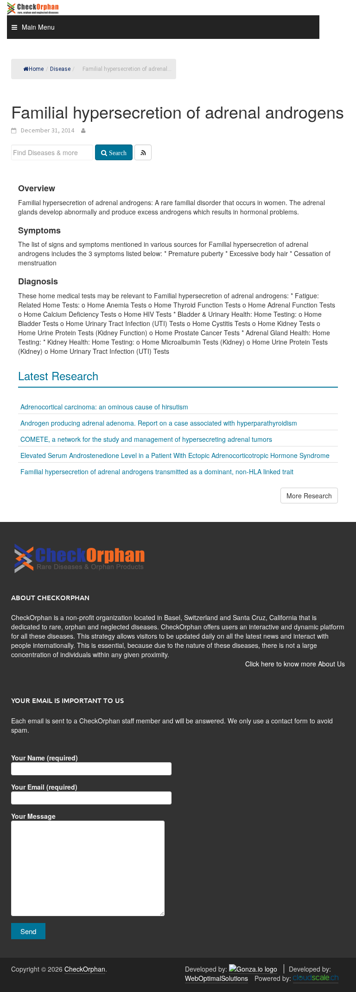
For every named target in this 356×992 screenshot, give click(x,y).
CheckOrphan (84, 968)
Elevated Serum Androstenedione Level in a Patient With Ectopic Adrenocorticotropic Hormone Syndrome (175, 455)
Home (36, 69)
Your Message (33, 816)
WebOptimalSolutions (216, 978)
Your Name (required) (44, 757)
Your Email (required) (44, 786)
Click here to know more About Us (295, 663)
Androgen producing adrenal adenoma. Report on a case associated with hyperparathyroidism (158, 422)
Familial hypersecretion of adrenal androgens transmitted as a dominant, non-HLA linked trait (156, 471)
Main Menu (38, 26)
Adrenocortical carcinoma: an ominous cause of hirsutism (104, 406)
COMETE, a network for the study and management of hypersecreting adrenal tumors (146, 439)
